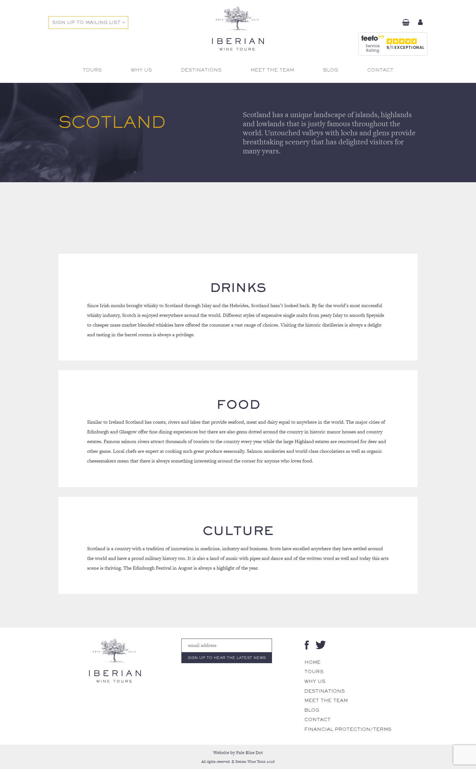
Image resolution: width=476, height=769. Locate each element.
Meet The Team (326, 700)
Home (312, 662)
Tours (313, 672)
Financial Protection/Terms (347, 729)
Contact (317, 719)
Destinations (324, 691)
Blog (311, 710)
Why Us (314, 681)
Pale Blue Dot (249, 752)
